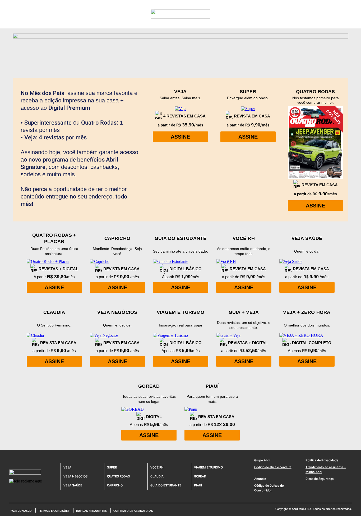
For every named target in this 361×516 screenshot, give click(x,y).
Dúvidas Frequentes (91, 511)
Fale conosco (21, 511)
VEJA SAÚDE (72, 485)
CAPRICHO (115, 485)
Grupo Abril (262, 460)
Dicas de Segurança (320, 479)
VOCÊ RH (157, 467)
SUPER (112, 467)
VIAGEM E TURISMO (208, 467)
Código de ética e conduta (272, 467)
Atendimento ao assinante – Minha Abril (326, 469)
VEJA (67, 467)
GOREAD (200, 476)
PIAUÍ (198, 485)
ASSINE (180, 137)
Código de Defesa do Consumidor (269, 488)
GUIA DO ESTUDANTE (165, 485)
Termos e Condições (54, 511)
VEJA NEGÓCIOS (75, 476)
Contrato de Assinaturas (133, 511)
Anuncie (260, 479)
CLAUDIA (157, 476)
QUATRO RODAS (118, 476)
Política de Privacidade (322, 460)
